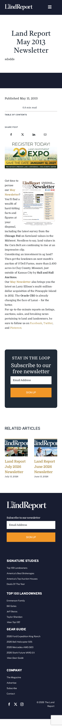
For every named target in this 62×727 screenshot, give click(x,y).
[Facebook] (11, 134)
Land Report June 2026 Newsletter (44, 466)
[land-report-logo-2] (19, 5)
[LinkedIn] (34, 134)
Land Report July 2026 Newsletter (15, 466)
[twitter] (15, 704)
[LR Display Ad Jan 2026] (31, 142)
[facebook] (9, 704)
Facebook (36, 323)
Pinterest (15, 327)
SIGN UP (31, 392)
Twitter (48, 323)
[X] (22, 134)
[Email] (45, 134)
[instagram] (22, 704)
